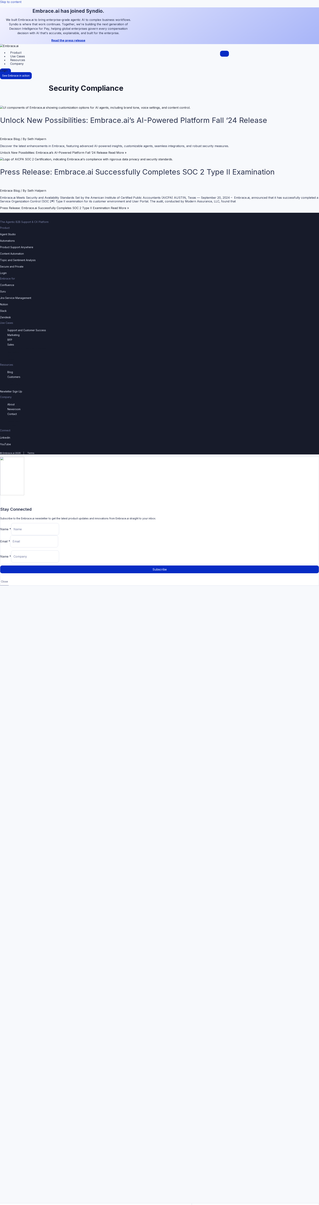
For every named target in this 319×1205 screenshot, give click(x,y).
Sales (10, 344)
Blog (10, 372)
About (11, 404)
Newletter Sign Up (11, 391)
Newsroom (13, 409)
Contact (12, 414)
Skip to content (10, 2)
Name (5, 529)
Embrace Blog (10, 139)
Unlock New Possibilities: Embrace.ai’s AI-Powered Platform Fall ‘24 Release (133, 120)
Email (5, 541)
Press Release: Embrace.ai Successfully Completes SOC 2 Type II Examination (137, 171)
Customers (13, 376)
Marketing (13, 335)
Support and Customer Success (26, 330)
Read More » (63, 152)
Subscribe (159, 569)
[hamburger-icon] (224, 54)
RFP (9, 339)
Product (15, 52)
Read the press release (68, 40)
